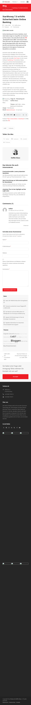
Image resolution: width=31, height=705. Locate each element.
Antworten (25, 225)
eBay (20, 337)
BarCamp (14, 343)
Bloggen (16, 340)
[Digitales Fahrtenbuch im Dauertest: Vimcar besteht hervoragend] (7, 627)
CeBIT (5, 128)
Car (23, 333)
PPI (26, 38)
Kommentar (6, 269)
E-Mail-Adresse (7, 246)
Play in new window (12, 118)
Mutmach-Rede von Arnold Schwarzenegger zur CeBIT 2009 (20, 355)
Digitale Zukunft (8, 334)
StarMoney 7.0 (11, 60)
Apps (17, 337)
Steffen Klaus (17, 25)
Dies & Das (24, 341)
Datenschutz (6, 337)
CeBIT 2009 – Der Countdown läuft (6, 356)
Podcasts (6, 27)
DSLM (21, 333)
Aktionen (16, 334)
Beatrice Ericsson (11, 110)
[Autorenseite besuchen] (15, 152)
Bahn (4, 343)
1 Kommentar (16, 27)
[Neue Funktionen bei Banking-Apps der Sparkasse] (15, 627)
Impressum (5, 702)
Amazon (5, 341)
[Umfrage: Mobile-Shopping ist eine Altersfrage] (24, 627)
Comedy (8, 343)
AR (17, 343)
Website (5, 253)
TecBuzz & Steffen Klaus (16, 699)
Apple (9, 341)
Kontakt (18, 702)
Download (21, 118)
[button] (27, 2)
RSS (9, 120)
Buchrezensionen (9, 346)
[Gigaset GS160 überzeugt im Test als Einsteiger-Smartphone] (24, 497)
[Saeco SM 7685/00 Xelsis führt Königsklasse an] (7, 497)
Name (5, 239)
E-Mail (25, 333)
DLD (11, 343)
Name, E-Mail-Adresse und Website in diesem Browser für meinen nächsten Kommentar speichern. (14, 263)
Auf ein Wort (24, 337)
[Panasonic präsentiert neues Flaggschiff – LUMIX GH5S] (15, 497)
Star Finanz (17, 58)
